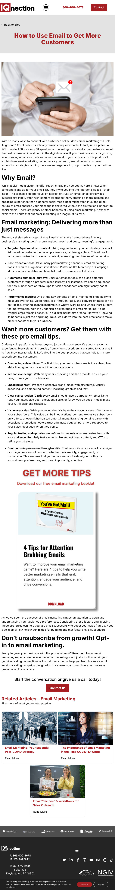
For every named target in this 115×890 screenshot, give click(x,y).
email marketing (88, 141)
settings (11, 887)
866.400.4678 (22, 855)
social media (17, 185)
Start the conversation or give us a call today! (57, 679)
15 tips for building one (52, 629)
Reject (101, 884)
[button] (77, 851)
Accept (84, 884)
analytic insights (44, 304)
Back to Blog (12, 24)
